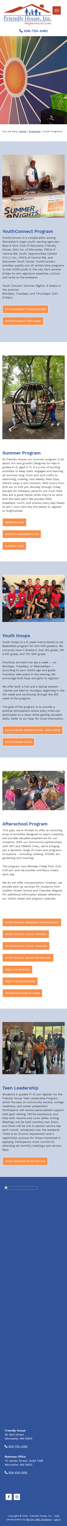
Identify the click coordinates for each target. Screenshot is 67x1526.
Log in (57, 1519)
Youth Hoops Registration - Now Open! (32, 730)
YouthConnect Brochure (23, 321)
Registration (14, 522)
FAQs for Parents (17, 969)
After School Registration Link (28, 957)
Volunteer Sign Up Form (22, 993)
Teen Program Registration (25, 1161)
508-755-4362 (35, 31)
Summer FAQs (14, 545)
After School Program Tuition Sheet (32, 922)
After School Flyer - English (26, 945)
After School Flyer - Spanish (26, 934)
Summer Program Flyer (21, 534)
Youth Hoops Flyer (18, 742)
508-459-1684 (17, 1472)
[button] (57, 10)
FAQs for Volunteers (20, 981)
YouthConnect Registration (25, 309)
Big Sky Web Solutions (38, 1519)
